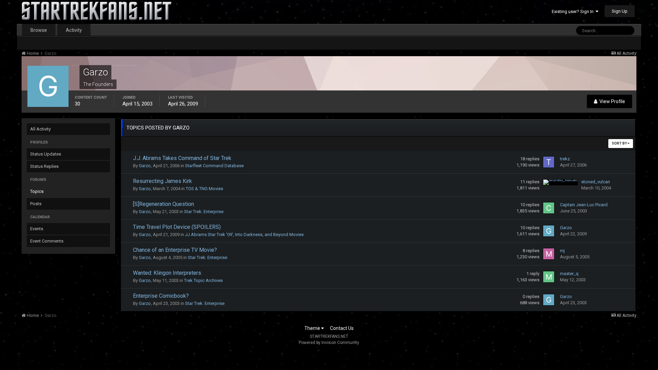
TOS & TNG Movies (204, 188)
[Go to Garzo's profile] (549, 231)
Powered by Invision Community (329, 342)
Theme (312, 328)
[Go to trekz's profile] (549, 162)
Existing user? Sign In (574, 11)
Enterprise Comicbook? (161, 296)
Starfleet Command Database (214, 165)
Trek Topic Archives (203, 280)
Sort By (619, 143)
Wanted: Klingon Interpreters (167, 273)
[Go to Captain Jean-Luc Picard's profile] (549, 208)
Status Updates (45, 154)
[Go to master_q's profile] (549, 277)
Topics (37, 191)
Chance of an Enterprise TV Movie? (175, 250)
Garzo (145, 165)
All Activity (40, 129)
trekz (565, 158)
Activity (74, 30)
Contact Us (342, 328)
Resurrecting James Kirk (162, 181)
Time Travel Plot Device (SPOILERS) (177, 227)
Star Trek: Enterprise (203, 211)
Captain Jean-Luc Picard (584, 204)
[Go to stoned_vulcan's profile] (560, 182)
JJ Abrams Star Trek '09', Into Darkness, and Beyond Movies (244, 234)
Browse (39, 30)
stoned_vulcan (595, 181)
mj (562, 250)
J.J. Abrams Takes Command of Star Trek (182, 158)
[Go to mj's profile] (549, 254)
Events (36, 228)
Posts (35, 203)
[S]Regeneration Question (163, 204)
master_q (569, 273)
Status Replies (44, 166)
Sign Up (619, 11)
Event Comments (46, 241)
